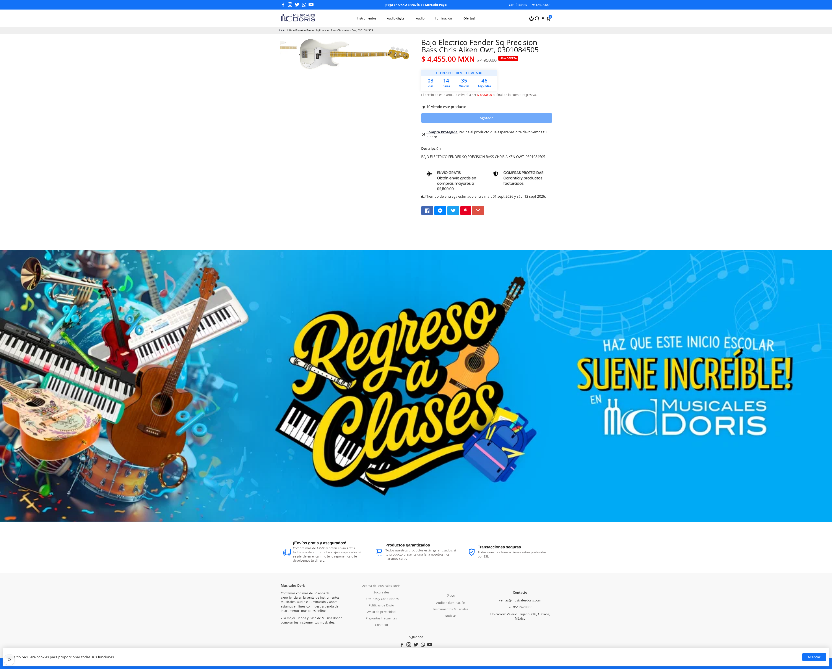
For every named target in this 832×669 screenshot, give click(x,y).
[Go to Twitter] (297, 5)
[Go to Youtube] (311, 5)
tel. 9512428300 (520, 607)
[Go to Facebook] (283, 5)
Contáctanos (518, 5)
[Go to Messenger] (440, 210)
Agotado (487, 118)
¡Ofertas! (469, 18)
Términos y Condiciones (381, 599)
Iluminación (443, 18)
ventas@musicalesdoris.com (520, 600)
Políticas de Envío (381, 605)
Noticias (451, 616)
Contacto (381, 625)
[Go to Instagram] (290, 5)
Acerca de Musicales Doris (381, 586)
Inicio (282, 30)
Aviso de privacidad (381, 612)
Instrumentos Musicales (450, 609)
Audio (420, 18)
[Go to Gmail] (478, 210)
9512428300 (540, 5)
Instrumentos (366, 18)
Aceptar (814, 657)
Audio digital (396, 18)
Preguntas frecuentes (381, 618)
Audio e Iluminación (450, 603)
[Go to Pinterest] (465, 210)
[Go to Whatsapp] (304, 5)
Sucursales (381, 592)
